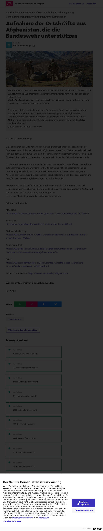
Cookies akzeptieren (83, 503)
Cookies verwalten (12, 521)
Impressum (44, 517)
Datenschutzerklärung (22, 517)
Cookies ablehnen (84, 510)
